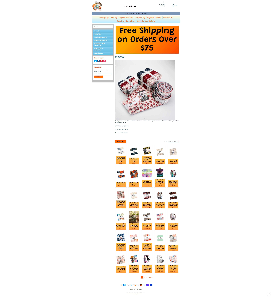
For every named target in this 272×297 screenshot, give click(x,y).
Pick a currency (162, 4)
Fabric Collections (100, 37)
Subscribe (98, 76)
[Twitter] (95, 61)
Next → (151, 277)
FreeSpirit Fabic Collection (99, 44)
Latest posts (103, 53)
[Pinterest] (101, 61)
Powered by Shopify (136, 294)
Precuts (96, 31)
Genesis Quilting (135, 292)
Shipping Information (126, 21)
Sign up (164, 1)
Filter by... (120, 141)
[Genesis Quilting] (97, 6)
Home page (104, 18)
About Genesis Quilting (146, 21)
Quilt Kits (97, 34)
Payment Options (154, 18)
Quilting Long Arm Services (122, 18)
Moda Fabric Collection (98, 49)
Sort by (165, 141)
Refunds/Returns (138, 289)
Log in (160, 1)
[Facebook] (98, 61)
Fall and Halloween (100, 40)
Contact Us (168, 18)
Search (131, 289)
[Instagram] (104, 61)
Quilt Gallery (140, 18)
